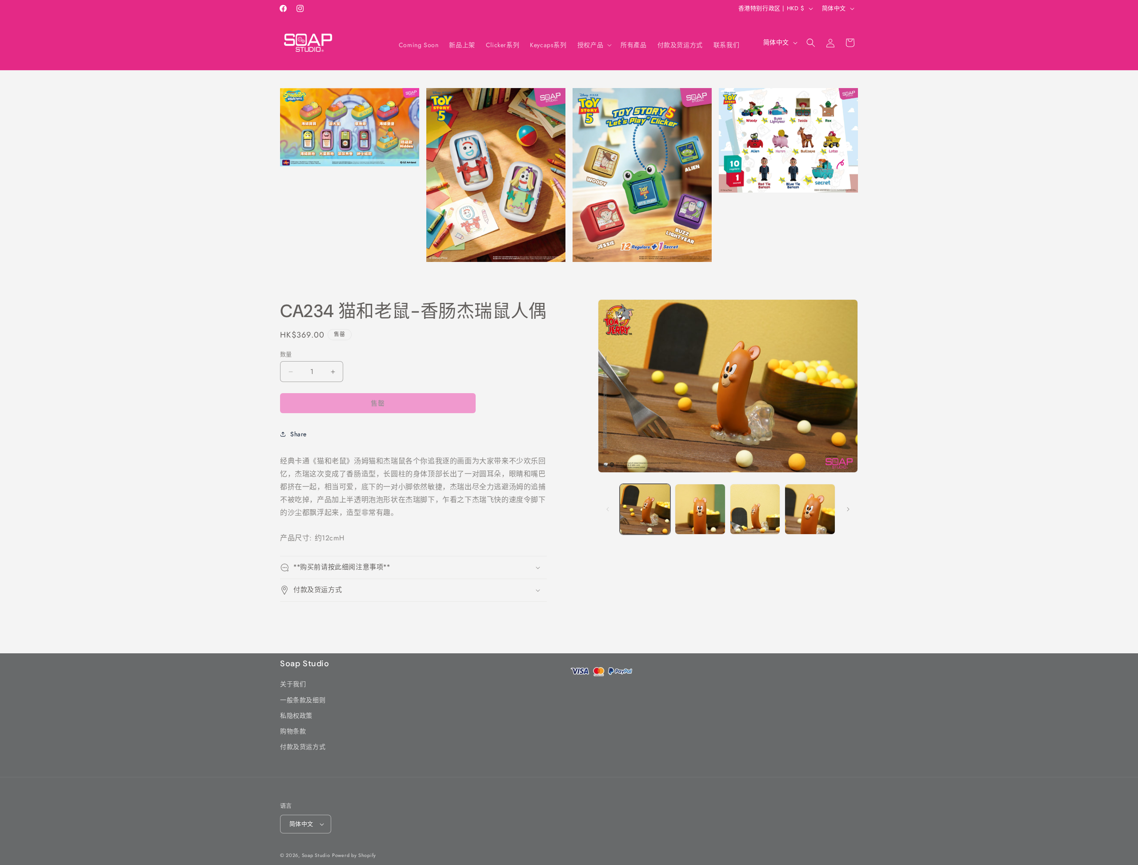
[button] (593, 45)
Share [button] (298, 434)
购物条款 (293, 731)
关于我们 (293, 684)
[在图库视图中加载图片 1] (645, 509)
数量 (286, 354)
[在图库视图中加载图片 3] (755, 509)
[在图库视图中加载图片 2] (700, 509)
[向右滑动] (848, 509)
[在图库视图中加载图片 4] (810, 509)
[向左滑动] (607, 509)
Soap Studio (316, 855)
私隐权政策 (296, 715)
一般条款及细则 (302, 699)
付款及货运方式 (302, 746)
